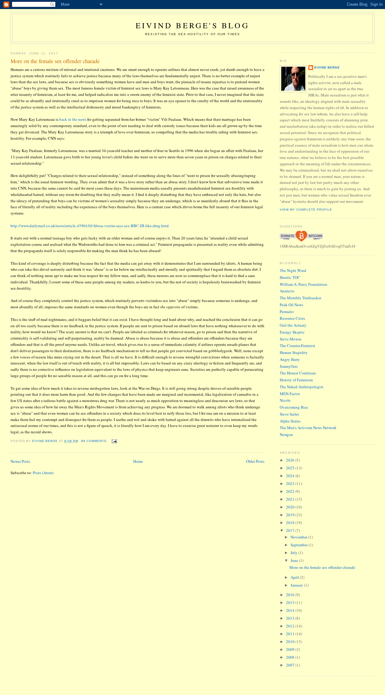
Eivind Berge (327, 67)
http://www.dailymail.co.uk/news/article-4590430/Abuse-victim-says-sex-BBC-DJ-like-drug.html (90, 225)
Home (138, 461)
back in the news (72, 119)
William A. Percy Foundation (303, 284)
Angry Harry (290, 359)
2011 (290, 633)
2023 (290, 483)
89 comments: (95, 441)
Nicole (285, 400)
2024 (290, 475)
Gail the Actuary (293, 325)
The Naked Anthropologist (301, 386)
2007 (290, 665)
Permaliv (287, 311)
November (299, 537)
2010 (290, 641)
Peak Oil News (291, 304)
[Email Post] (114, 441)
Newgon (286, 434)
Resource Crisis (292, 318)
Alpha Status (290, 421)
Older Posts (255, 461)
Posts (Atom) (43, 472)
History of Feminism (296, 380)
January (297, 585)
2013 (290, 618)
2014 (290, 610)
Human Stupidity (294, 352)
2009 (290, 649)
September (300, 544)
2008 (290, 657)
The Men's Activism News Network (308, 427)
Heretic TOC (290, 277)
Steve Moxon (290, 339)
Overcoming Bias (294, 407)
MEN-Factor (290, 393)
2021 (290, 499)
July (294, 552)
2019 (290, 514)
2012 (290, 626)
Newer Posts (20, 461)
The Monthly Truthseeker (300, 297)
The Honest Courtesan (298, 373)
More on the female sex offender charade (55, 61)
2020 (290, 507)
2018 (290, 522)
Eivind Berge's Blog (192, 25)
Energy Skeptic (292, 332)
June (295, 560)
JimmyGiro (289, 366)
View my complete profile (306, 209)
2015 (290, 602)
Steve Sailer (289, 414)
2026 (290, 460)
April (295, 577)
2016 (290, 594)
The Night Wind (293, 270)
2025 (290, 468)
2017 (290, 530)
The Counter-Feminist (297, 345)
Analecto (287, 291)
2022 (290, 491)
